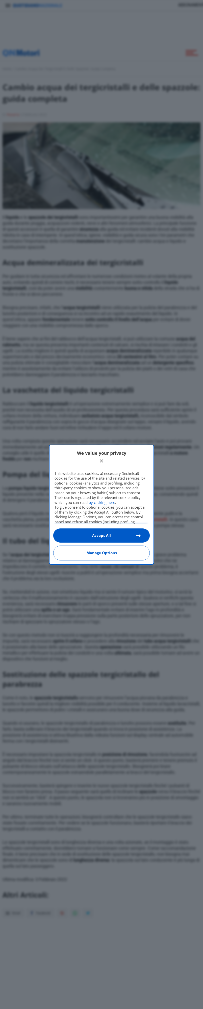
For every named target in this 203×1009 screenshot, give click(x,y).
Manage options (101, 552)
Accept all (101, 535)
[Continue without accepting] (101, 461)
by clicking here (102, 502)
